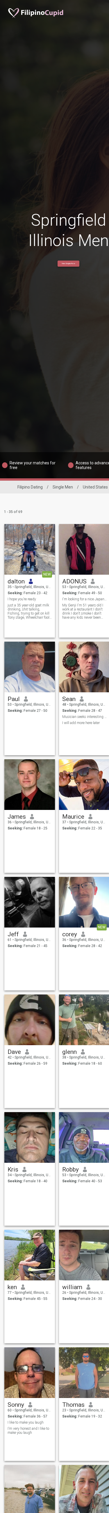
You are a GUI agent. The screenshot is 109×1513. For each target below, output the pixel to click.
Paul (14, 699)
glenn (69, 1051)
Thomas (73, 1404)
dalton (16, 581)
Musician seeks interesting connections (84, 717)
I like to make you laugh (26, 1422)
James (17, 816)
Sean (69, 699)
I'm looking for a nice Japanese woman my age (84, 599)
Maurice (73, 816)
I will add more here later (81, 723)
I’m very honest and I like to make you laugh (28, 1431)
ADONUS (74, 581)
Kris (13, 1169)
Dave (14, 1051)
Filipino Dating (30, 487)
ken (12, 1287)
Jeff (13, 934)
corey (69, 934)
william (72, 1287)
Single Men (63, 487)
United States (95, 487)
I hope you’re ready (22, 599)
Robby (70, 1169)
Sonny (16, 1404)
